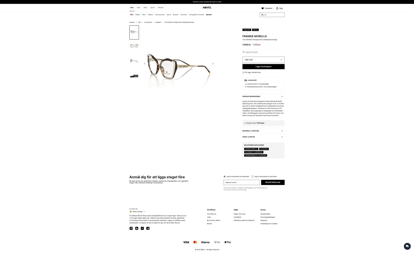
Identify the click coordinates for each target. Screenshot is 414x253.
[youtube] (142, 228)
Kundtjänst (237, 217)
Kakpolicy (263, 220)
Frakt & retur (248, 137)
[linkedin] (136, 228)
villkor (250, 188)
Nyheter (209, 14)
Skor (144, 14)
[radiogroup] (254, 176)
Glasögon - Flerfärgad (253, 152)
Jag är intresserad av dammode (237, 176)
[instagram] (131, 228)
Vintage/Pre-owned (196, 14)
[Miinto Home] (207, 7)
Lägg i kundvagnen (263, 66)
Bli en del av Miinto (213, 220)
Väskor (150, 14)
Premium (183, 14)
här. (245, 189)
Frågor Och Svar (239, 214)
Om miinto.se (211, 214)
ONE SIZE (249, 60)
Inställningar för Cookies (268, 223)
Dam (132, 7)
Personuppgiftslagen (267, 217)
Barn (145, 7)
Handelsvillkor (265, 214)
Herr (138, 7)
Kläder (137, 14)
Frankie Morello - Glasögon (255, 155)
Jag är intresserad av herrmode (265, 176)
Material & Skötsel (250, 131)
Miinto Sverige (138, 211)
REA (131, 14)
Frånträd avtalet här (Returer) (244, 220)
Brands (175, 14)
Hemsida (132, 22)
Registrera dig (272, 182)
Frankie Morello (254, 36)
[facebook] (148, 228)
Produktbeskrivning (251, 96)
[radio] (225, 176)
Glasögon (158, 22)
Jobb (209, 217)
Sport (169, 14)
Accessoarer (160, 14)
